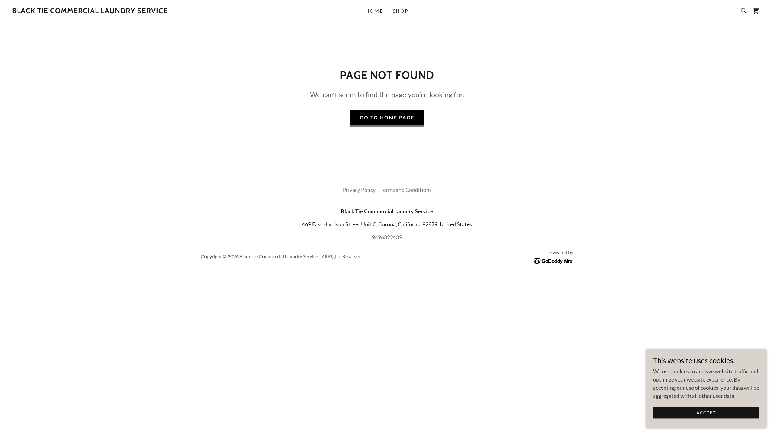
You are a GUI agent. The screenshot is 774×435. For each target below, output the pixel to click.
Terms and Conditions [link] (406, 189)
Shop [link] (400, 11)
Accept (706, 412)
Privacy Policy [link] (359, 189)
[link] (90, 11)
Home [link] (374, 11)
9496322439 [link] (387, 237)
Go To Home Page (387, 117)
